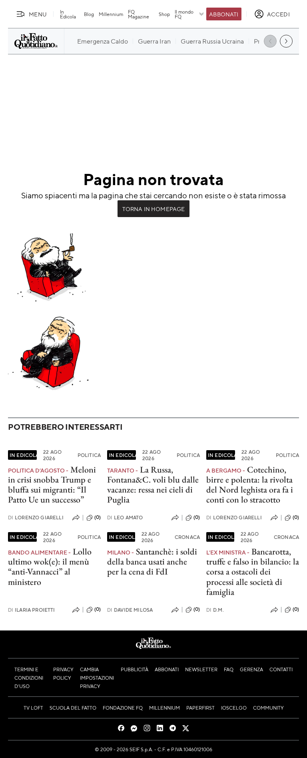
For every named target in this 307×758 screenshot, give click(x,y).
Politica (89, 455)
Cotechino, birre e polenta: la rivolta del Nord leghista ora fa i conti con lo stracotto (249, 485)
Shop (164, 14)
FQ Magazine (138, 14)
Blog (89, 14)
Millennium (111, 14)
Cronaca (187, 537)
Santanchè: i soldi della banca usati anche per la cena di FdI (152, 562)
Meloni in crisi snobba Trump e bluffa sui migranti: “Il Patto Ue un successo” (52, 485)
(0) (97, 517)
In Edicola (68, 14)
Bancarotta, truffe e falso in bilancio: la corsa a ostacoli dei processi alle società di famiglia (252, 572)
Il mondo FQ (184, 14)
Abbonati (223, 14)
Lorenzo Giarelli (36, 518)
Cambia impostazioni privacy (97, 677)
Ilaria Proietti (31, 610)
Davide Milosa (130, 610)
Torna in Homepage (153, 208)
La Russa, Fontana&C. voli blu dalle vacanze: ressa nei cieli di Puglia (153, 485)
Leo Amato (125, 518)
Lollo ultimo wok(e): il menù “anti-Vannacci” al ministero (50, 567)
